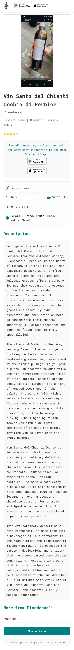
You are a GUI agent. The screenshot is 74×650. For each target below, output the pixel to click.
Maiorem (10, 619)
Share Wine (37, 631)
